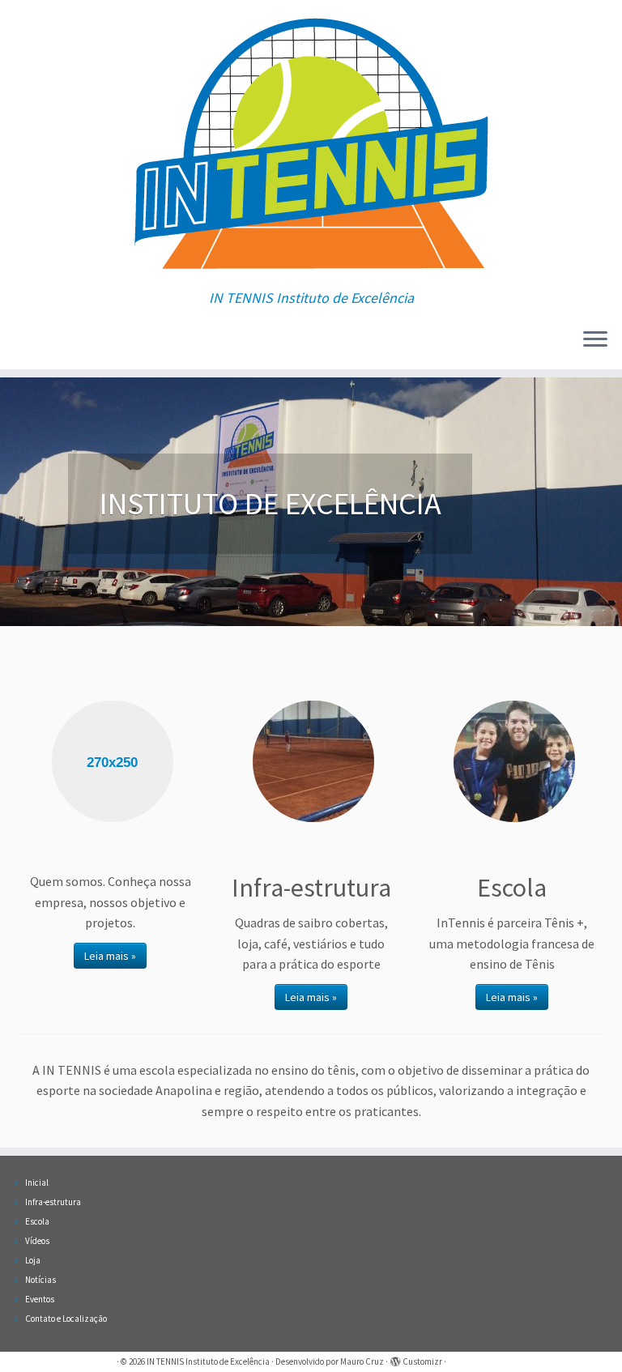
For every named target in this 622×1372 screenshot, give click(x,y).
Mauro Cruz (362, 1361)
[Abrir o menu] (595, 340)
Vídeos (37, 1240)
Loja (32, 1260)
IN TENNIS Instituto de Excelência (208, 1361)
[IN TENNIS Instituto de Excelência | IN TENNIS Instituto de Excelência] (311, 145)
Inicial (37, 1182)
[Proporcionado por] (395, 1358)
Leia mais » (110, 955)
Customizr (422, 1361)
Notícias (40, 1279)
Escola (37, 1221)
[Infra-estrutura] (313, 761)
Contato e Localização (66, 1318)
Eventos (39, 1299)
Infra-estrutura (53, 1202)
